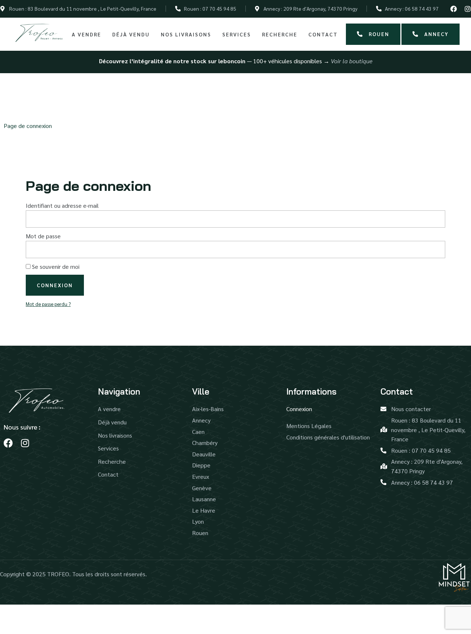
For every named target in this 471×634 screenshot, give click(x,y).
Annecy (436, 34)
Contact (323, 34)
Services (236, 34)
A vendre (86, 34)
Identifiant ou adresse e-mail (62, 205)
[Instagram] (467, 9)
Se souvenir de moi (55, 266)
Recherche (279, 34)
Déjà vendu (131, 34)
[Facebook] (453, 9)
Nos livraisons (186, 34)
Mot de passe (43, 236)
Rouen (379, 34)
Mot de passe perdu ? (48, 303)
